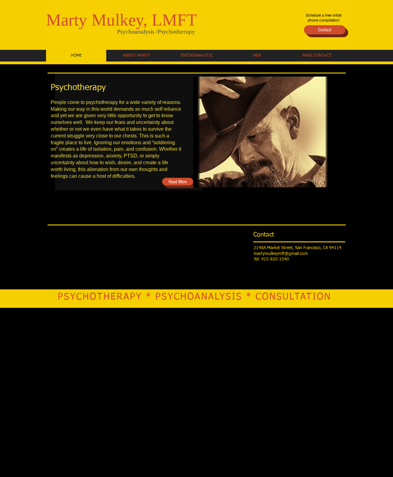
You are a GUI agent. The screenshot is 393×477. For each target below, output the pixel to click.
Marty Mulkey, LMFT (121, 19)
